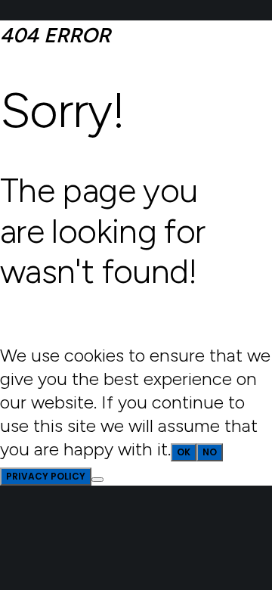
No (209, 452)
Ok (183, 452)
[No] (97, 479)
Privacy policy (45, 476)
